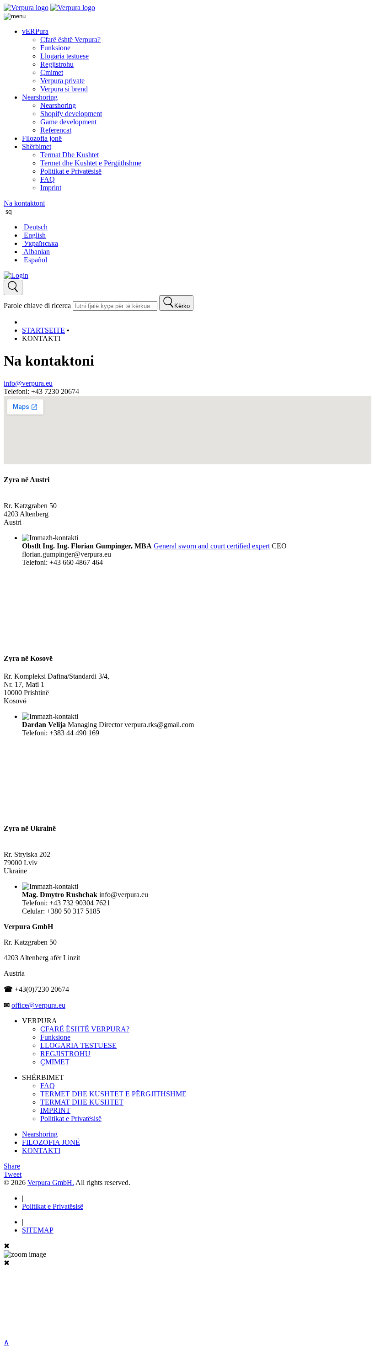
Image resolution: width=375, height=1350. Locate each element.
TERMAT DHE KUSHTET (81, 1102)
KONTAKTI (41, 1150)
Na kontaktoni (24, 203)
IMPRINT (55, 1110)
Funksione (55, 48)
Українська (40, 243)
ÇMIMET (55, 1062)
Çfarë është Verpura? (70, 39)
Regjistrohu (57, 64)
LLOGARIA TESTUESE (78, 1045)
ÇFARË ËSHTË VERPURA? (84, 1029)
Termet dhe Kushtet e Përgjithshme (90, 163)
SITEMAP (38, 1230)
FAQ (47, 179)
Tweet (12, 1174)
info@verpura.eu (28, 383)
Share (12, 1166)
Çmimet (51, 72)
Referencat (55, 130)
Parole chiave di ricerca (37, 305)
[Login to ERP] (16, 275)
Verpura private (62, 81)
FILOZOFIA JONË (51, 1142)
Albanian (36, 251)
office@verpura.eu (38, 1005)
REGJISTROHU (65, 1054)
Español (34, 260)
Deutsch (35, 227)
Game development (68, 122)
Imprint (50, 187)
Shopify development (71, 113)
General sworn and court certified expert (212, 546)
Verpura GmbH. (50, 1182)
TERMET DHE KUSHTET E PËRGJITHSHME (113, 1094)
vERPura (35, 31)
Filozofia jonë (42, 138)
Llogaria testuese (64, 56)
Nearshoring (40, 97)
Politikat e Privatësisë (71, 171)
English (34, 235)
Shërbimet (36, 146)
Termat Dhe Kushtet (69, 155)
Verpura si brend (64, 89)
